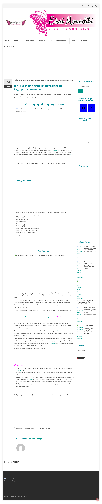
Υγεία (73, 41)
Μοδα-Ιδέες (29, 41)
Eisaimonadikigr (45, 428)
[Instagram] (91, 108)
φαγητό (53, 343)
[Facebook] (83, 108)
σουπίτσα (29, 379)
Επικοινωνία (9, 46)
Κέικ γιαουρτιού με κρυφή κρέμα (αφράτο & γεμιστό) (90, 310)
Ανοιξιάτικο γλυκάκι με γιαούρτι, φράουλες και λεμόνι (89, 265)
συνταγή (19, 370)
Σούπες (31, 428)
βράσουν (60, 331)
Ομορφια (15, 41)
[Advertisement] (51, 65)
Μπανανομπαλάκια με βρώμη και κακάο (85, 301)
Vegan (26, 428)
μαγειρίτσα (56, 150)
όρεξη (71, 154)
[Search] (80, 91)
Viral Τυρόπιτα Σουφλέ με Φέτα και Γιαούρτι (90, 248)
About (84, 6)
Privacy (90, 6)
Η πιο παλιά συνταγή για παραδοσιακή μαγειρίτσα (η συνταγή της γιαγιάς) (89, 329)
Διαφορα (83, 41)
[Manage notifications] (97, 499)
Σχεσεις (42, 41)
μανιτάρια (30, 305)
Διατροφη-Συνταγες (58, 41)
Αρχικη (6, 41)
